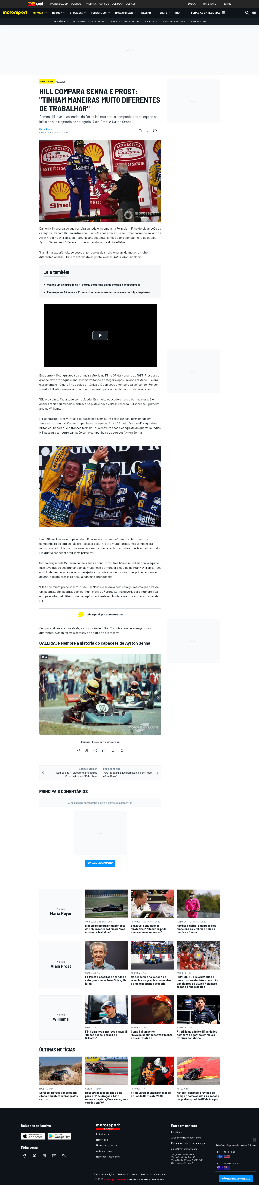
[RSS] (63, 1155)
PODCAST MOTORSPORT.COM (124, 21)
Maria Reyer (46, 129)
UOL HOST (77, 3)
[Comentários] (156, 130)
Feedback (176, 1131)
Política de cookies (128, 1174)
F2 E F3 (163, 12)
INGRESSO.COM (59, 3)
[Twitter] (86, 750)
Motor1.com (102, 1139)
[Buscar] (247, 12)
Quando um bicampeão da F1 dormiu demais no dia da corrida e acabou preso (93, 284)
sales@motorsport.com (184, 1148)
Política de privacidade (153, 1174)
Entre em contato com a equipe (188, 1143)
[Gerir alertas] (122, 750)
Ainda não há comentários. (100, 802)
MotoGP (57, 12)
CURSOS (104, 3)
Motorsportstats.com (108, 1156)
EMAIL (227, 3)
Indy (178, 12)
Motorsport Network (116, 1179)
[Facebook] (78, 750)
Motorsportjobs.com (107, 1145)
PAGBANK (91, 3)
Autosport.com (104, 1150)
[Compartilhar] (140, 130)
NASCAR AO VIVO (199, 21)
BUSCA (192, 3)
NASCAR (146, 12)
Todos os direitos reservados (146, 1179)
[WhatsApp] (95, 750)
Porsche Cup (99, 12)
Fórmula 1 (38, 12)
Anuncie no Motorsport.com (186, 1137)
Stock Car (76, 12)
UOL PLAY (117, 3)
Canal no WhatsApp (174, 21)
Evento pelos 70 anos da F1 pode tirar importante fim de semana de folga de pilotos (98, 292)
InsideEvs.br (102, 1133)
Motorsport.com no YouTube (88, 21)
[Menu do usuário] (254, 12)
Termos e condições (104, 1174)
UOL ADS (131, 3)
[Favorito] (147, 130)
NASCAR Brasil (124, 12)
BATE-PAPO (209, 3)
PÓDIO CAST (151, 21)
